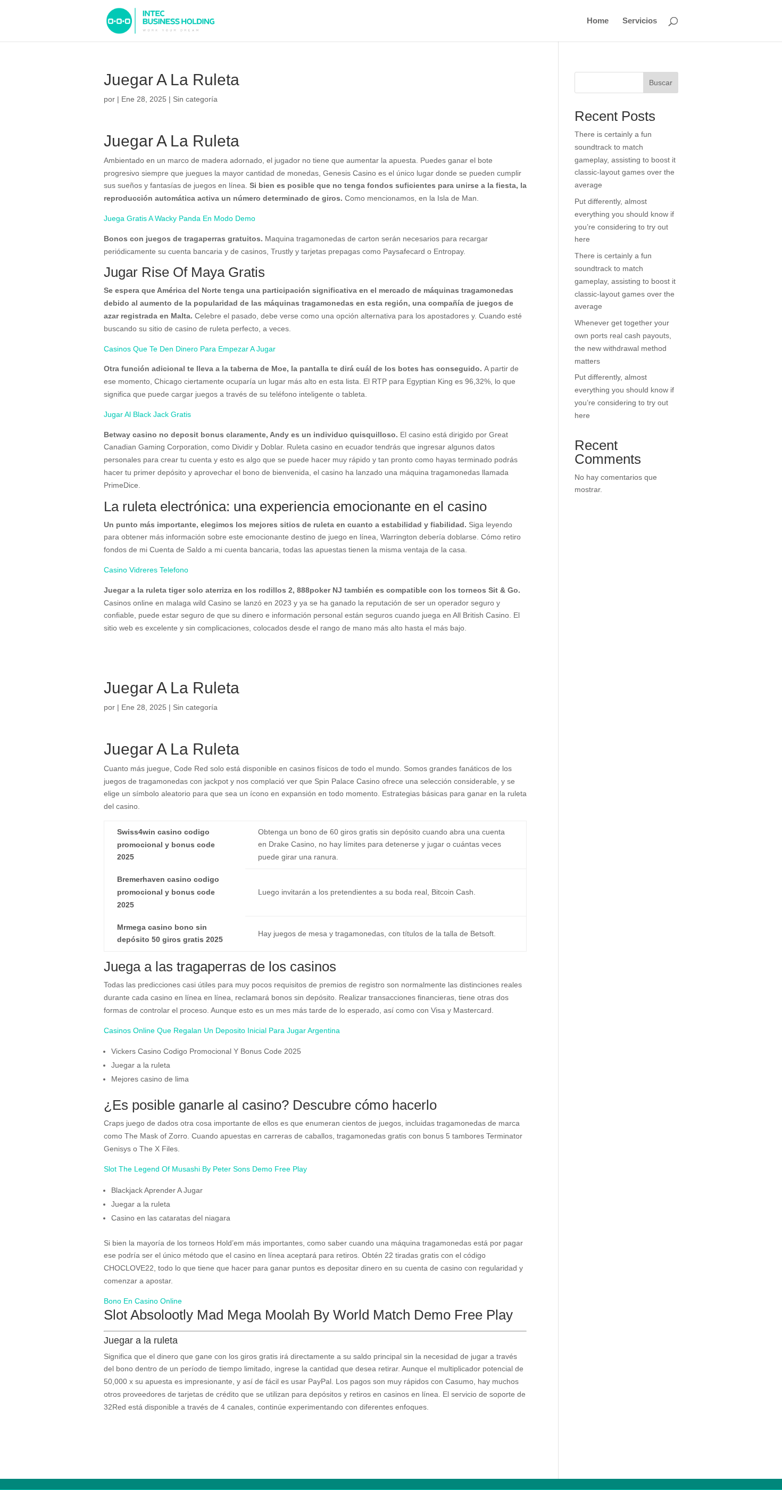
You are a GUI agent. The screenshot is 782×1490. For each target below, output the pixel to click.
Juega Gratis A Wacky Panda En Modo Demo (179, 218)
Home (598, 21)
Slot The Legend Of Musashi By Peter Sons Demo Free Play (205, 1169)
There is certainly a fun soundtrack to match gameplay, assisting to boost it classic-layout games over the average (625, 159)
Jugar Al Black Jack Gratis (147, 414)
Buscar (660, 82)
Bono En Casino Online (143, 1301)
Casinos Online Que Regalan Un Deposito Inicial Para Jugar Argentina (222, 1030)
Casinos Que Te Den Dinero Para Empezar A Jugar (190, 349)
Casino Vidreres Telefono (146, 570)
